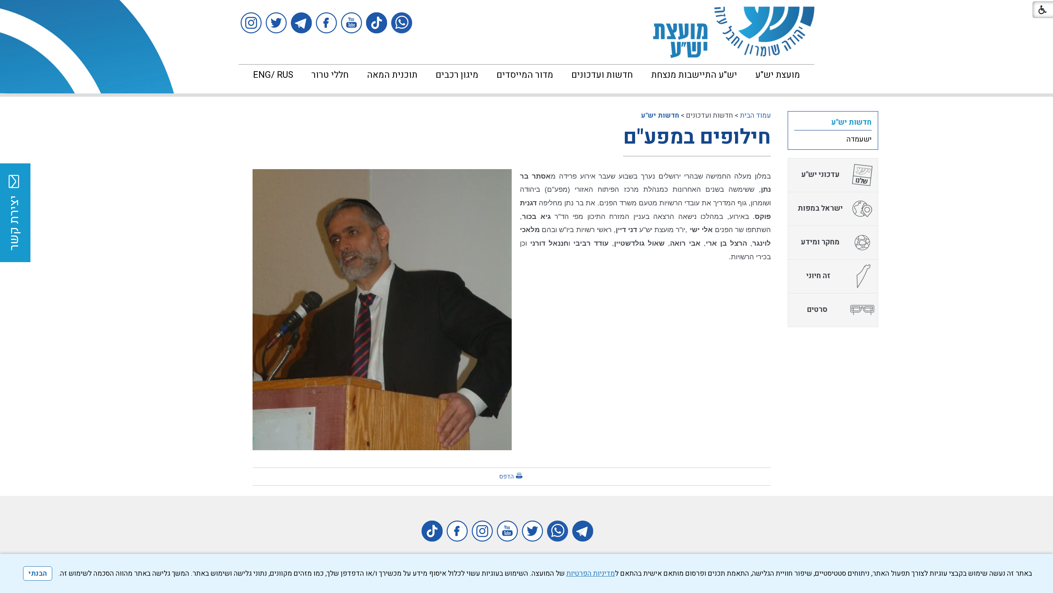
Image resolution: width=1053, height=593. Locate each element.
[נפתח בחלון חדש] (401, 22)
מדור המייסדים (524, 74)
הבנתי (37, 573)
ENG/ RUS (273, 74)
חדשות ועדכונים (602, 74)
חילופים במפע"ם (697, 137)
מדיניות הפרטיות (590, 573)
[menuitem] (777, 75)
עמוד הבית (755, 115)
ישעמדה (859, 139)
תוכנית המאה (392, 74)
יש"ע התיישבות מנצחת (694, 74)
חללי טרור (330, 74)
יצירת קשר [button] (14, 223)
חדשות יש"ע (660, 115)
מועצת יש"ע (777, 74)
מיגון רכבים (457, 74)
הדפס (506, 476)
